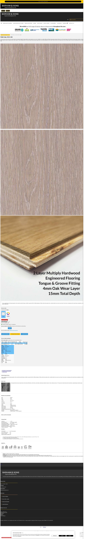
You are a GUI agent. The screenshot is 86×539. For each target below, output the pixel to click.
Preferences (55, 535)
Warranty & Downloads (5, 501)
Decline (62, 535)
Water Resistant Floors (18, 23)
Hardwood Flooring (7, 23)
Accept (70, 535)
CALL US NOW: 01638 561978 (43, 1)
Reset (45, 527)
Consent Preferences (5, 504)
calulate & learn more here (14, 330)
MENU (3, 10)
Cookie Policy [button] (37, 535)
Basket (72, 19)
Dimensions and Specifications (6, 371)
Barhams (65, 23)
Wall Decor (39, 23)
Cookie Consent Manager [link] (16, 532)
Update (10, 328)
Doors (34, 23)
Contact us (71, 23)
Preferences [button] (19, 536)
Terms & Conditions (5, 496)
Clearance (59, 23)
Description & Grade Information (7, 370)
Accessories (53, 23)
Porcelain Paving (28, 23)
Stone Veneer (46, 23)
